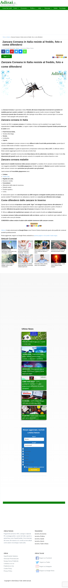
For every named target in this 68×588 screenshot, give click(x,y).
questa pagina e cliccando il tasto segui (45, 235)
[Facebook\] (3, 51)
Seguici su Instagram (45, 566)
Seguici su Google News (47, 570)
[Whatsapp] (25, 51)
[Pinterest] (12, 51)
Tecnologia (62, 8)
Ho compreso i (34, 467)
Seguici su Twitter (45, 562)
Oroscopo (47, 8)
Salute (55, 8)
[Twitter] (8, 51)
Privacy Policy (8, 571)
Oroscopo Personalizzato (11, 558)
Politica (32, 8)
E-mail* (34, 442)
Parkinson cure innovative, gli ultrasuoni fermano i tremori (58, 250)
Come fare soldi (7, 8)
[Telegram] (16, 51)
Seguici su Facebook (45, 558)
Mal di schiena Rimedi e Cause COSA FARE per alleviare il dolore (41, 251)
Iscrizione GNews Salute (27, 48)
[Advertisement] (34, 22)
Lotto (39, 8)
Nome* (34, 436)
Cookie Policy (8, 568)
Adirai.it (3, 230)
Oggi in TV (6, 56)
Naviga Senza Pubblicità (11, 561)
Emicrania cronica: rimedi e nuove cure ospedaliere (41, 264)
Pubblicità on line (9, 566)
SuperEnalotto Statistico (11, 556)
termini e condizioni (39, 467)
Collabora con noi (9, 563)
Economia (24, 8)
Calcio (15, 8)
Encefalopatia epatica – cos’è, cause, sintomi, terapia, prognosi (58, 265)
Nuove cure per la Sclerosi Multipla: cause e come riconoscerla (8, 265)
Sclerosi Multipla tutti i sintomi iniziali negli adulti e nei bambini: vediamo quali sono (25, 265)
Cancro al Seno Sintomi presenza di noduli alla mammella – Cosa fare (23, 251)
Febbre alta (6, 176)
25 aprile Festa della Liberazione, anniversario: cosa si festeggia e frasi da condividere (9, 252)
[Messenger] (20, 51)
